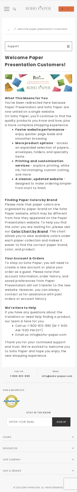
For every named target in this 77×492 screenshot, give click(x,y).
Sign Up (61, 422)
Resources (10, 448)
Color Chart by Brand (29, 231)
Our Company (12, 459)
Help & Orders (12, 470)
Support (13, 46)
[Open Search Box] (15, 9)
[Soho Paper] (38, 8)
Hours (7, 437)
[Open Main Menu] (7, 9)
